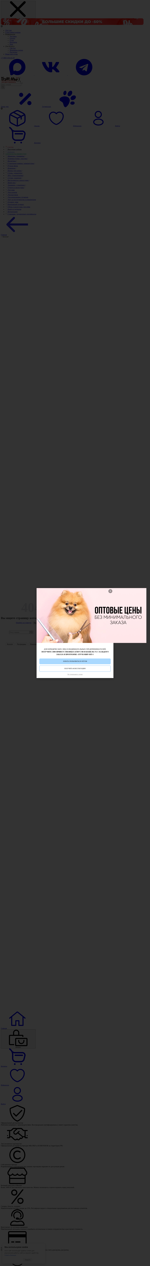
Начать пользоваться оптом (75, 661)
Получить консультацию (75, 668)
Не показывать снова (75, 674)
